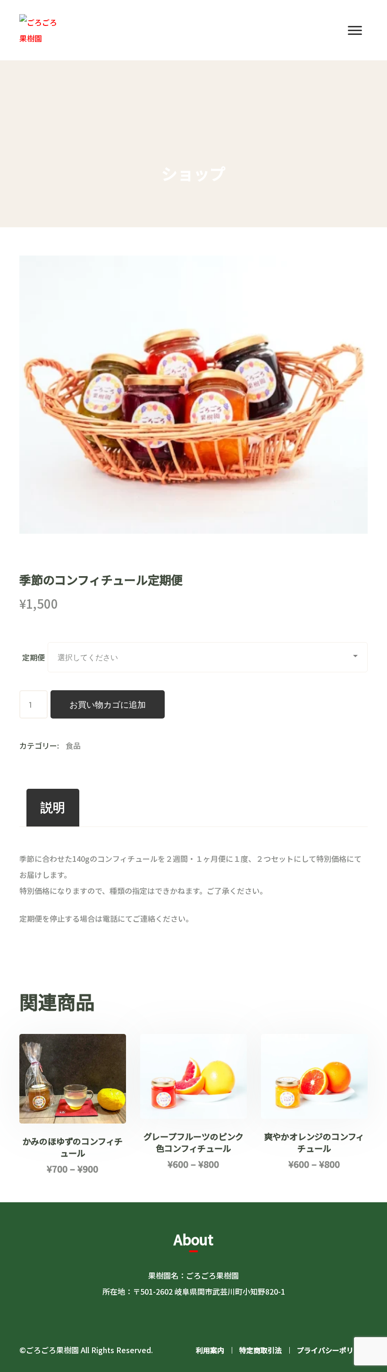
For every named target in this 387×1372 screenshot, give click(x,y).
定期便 (33, 657)
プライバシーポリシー (332, 1350)
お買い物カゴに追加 (107, 704)
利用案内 (210, 1350)
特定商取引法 (260, 1350)
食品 (73, 745)
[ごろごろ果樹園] (40, 28)
